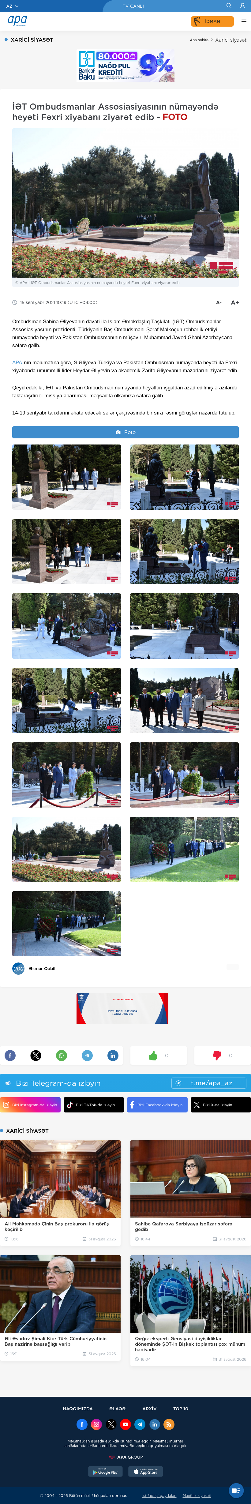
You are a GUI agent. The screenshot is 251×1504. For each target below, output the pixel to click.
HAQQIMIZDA (78, 1408)
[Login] (242, 6)
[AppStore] (145, 1472)
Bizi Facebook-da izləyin (159, 1105)
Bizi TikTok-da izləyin (95, 1105)
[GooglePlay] (105, 1472)
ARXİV (149, 1408)
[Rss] (168, 1425)
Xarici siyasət (230, 40)
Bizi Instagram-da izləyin (34, 1105)
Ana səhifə (199, 40)
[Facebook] (82, 1425)
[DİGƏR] (242, 21)
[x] (111, 1425)
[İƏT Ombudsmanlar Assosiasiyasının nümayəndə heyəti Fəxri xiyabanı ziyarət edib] (66, 477)
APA (17, 363)
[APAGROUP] (125, 1457)
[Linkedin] (154, 1425)
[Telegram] (139, 1425)
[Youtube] (125, 1425)
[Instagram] (96, 1425)
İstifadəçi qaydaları (159, 1495)
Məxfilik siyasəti (197, 1495)
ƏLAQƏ (117, 1408)
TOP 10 (180, 1408)
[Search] (228, 6)
